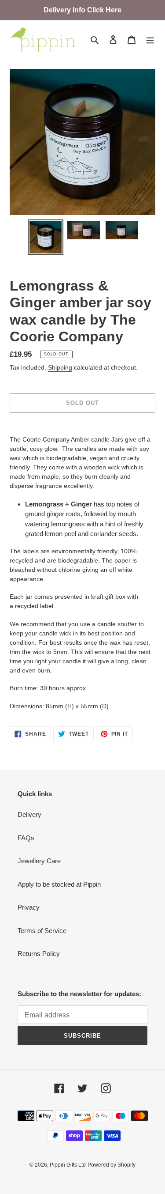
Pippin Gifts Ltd (68, 1165)
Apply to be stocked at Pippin (59, 884)
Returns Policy (39, 953)
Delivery (29, 814)
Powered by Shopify (112, 1165)
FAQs (26, 838)
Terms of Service (42, 930)
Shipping (60, 367)
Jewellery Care (39, 861)
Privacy (29, 907)
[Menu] (150, 39)
